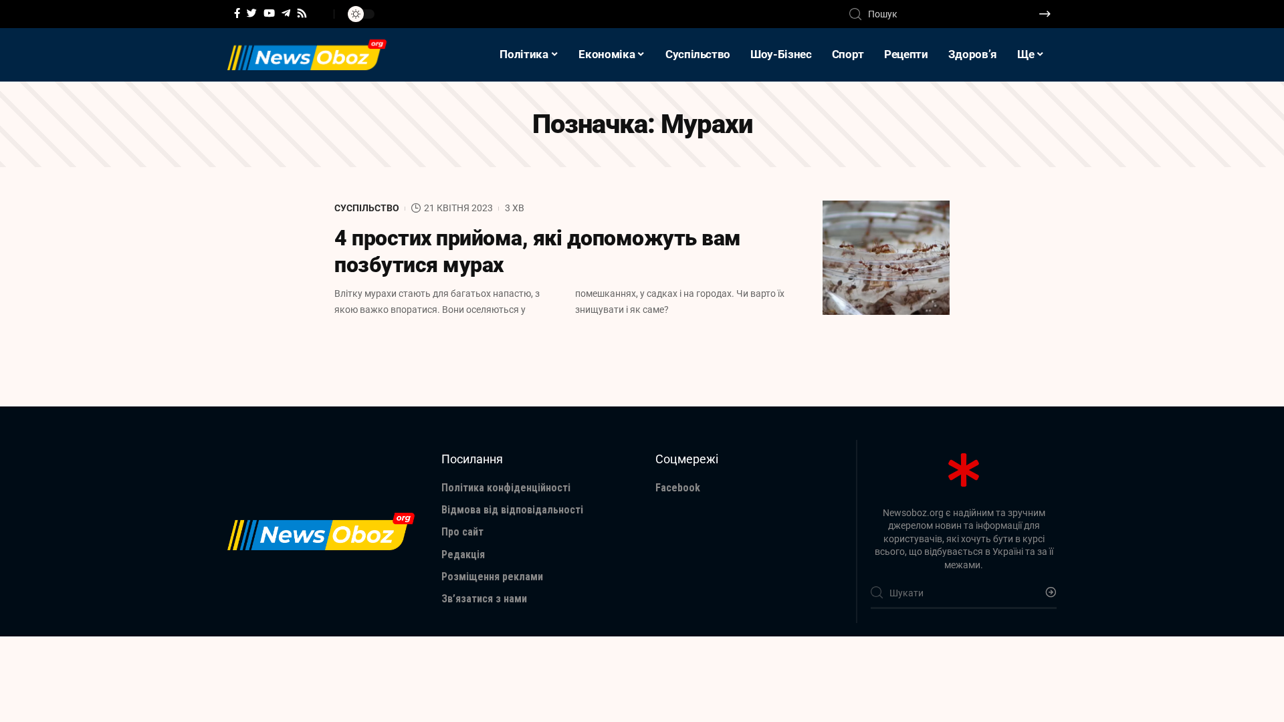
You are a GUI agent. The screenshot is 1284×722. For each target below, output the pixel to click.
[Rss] (302, 13)
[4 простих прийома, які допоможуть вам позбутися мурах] (886, 258)
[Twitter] (251, 13)
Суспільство (366, 208)
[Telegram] (286, 13)
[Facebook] (237, 13)
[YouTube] (269, 13)
